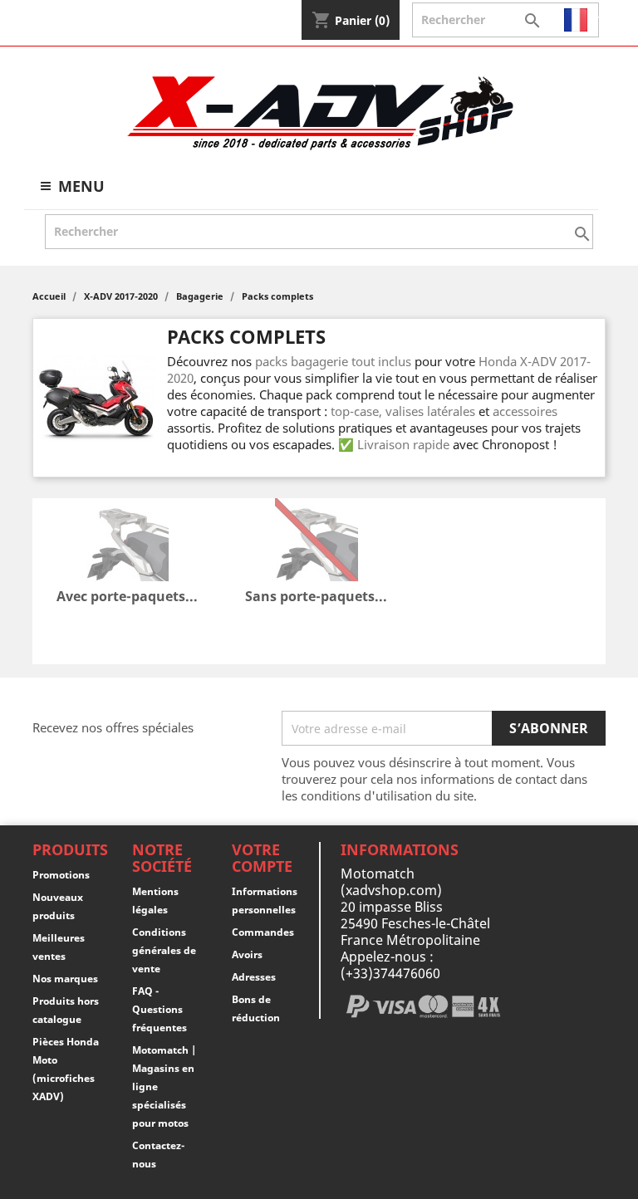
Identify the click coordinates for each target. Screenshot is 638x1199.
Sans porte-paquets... (316, 596)
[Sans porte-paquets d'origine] (316, 542)
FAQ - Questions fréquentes (159, 1009)
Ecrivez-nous (68, 20)
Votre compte (262, 857)
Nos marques (65, 978)
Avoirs (247, 954)
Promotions (61, 875)
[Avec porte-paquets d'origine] (127, 542)
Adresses (254, 977)
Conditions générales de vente (164, 950)
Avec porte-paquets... (127, 596)
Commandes (263, 932)
